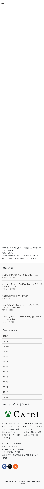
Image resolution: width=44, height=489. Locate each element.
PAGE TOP (40, 472)
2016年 (5, 366)
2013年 (5, 382)
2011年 (5, 392)
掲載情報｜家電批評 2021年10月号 (15, 296)
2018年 (5, 356)
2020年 (6, 346)
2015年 (5, 372)
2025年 (6, 336)
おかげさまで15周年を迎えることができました (20, 275)
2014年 (5, 377)
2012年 (5, 387)
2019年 (5, 351)
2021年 (5, 341)
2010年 (5, 397)
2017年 (5, 361)
